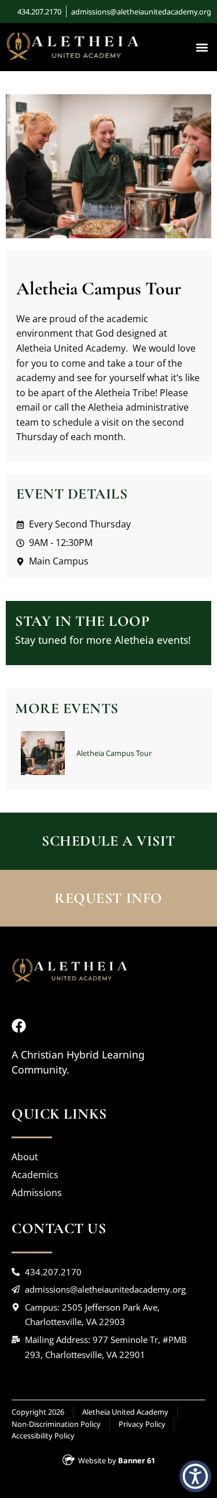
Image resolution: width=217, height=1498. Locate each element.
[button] (201, 47)
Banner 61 (136, 1460)
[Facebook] (19, 1026)
